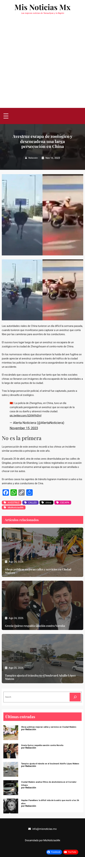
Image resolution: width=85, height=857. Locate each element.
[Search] (75, 697)
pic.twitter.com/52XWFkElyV (26, 416)
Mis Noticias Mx (42, 7)
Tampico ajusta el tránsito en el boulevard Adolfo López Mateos (40, 677)
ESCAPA (64, 502)
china (48, 502)
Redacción (33, 157)
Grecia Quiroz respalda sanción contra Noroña (35, 625)
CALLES (32, 502)
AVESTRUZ (13, 502)
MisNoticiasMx (16, 507)
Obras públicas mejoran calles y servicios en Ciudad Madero (38, 571)
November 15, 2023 (24, 428)
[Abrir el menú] (6, 116)
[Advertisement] (42, 63)
